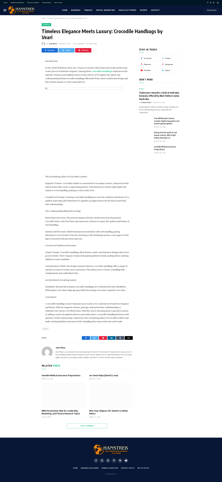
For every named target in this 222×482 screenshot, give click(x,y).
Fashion (45, 329)
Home (5, 2)
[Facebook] (34, 67)
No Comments (80, 44)
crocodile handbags (102, 71)
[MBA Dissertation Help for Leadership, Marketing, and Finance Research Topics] (63, 395)
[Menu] (4, 10)
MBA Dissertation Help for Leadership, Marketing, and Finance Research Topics (61, 412)
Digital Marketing (105, 10)
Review (143, 10)
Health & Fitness (127, 10)
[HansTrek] (21, 10)
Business (75, 10)
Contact (155, 10)
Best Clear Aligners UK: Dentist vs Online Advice (108, 412)
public (141, 89)
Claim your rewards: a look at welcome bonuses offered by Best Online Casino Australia (159, 95)
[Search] (218, 2)
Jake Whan (53, 44)
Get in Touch (58, 2)
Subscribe (211, 10)
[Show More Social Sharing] (94, 50)
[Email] (34, 88)
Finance (88, 10)
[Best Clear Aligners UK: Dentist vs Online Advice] (111, 395)
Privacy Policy (46, 2)
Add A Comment (87, 426)
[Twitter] (34, 72)
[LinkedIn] (34, 77)
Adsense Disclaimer (17, 2)
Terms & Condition (33, 2)
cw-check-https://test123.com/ (103, 375)
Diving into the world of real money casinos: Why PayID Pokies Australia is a (165, 135)
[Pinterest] (34, 83)
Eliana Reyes (146, 102)
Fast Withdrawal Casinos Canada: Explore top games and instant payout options (166, 121)
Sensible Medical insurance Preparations (61, 375)
